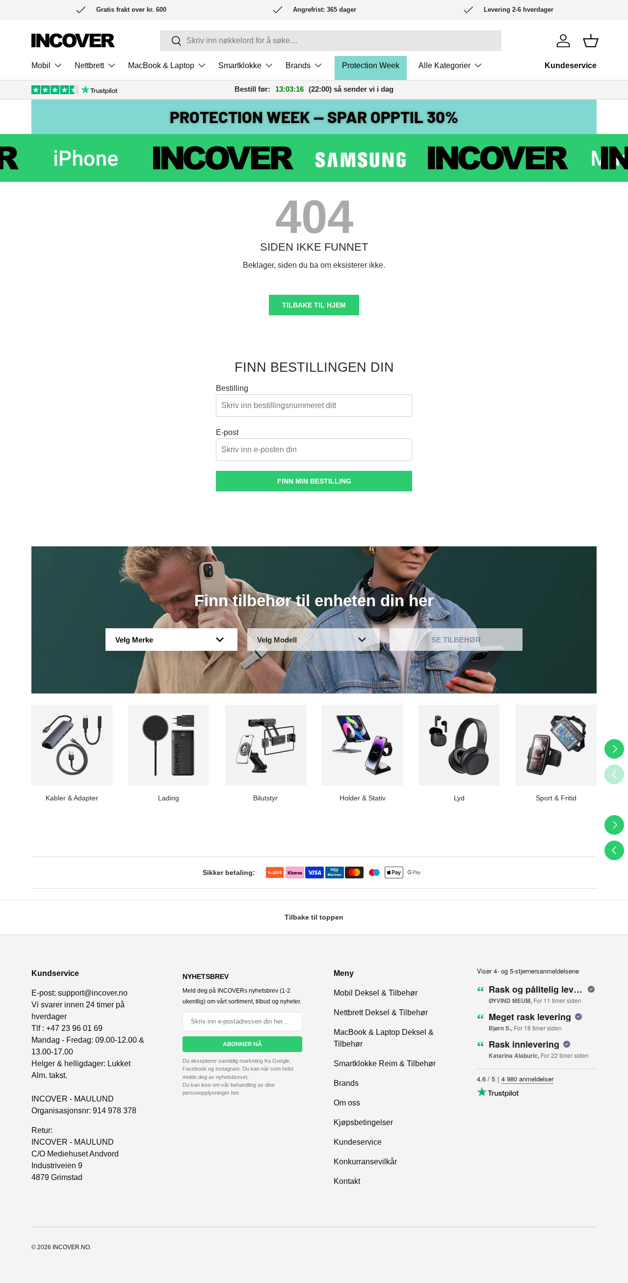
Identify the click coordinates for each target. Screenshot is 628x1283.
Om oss (347, 1103)
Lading (168, 798)
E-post (227, 432)
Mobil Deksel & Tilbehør (376, 993)
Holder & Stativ (363, 798)
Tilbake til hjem (314, 305)
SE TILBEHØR (456, 640)
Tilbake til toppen (314, 917)
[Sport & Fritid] (556, 745)
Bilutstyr (265, 798)
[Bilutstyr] (266, 745)
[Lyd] (459, 745)
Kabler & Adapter (72, 798)
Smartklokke (240, 65)
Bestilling (232, 388)
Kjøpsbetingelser (363, 1122)
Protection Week (370, 65)
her (234, 1093)
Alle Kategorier (445, 65)
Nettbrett (89, 65)
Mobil (41, 65)
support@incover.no (93, 993)
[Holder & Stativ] (362, 745)
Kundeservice (571, 65)
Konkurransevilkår (365, 1161)
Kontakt (347, 1181)
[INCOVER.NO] (73, 40)
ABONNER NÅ (242, 1044)
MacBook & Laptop (161, 65)
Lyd (459, 798)
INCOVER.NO (71, 1247)
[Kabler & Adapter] (72, 745)
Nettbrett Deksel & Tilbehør (381, 1012)
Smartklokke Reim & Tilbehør (385, 1063)
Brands (298, 65)
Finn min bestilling (314, 481)
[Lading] (169, 745)
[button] (591, 40)
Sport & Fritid (556, 798)
